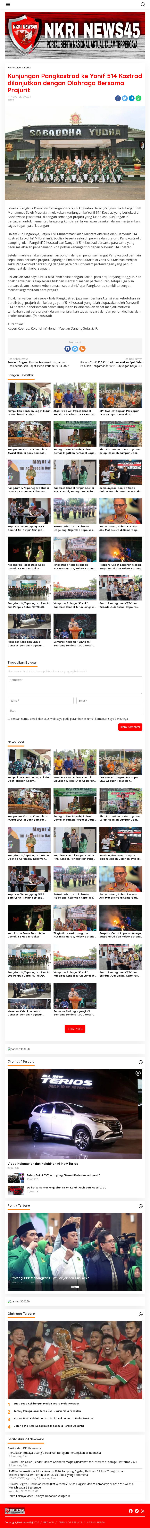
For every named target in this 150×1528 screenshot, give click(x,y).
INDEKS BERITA (96, 1522)
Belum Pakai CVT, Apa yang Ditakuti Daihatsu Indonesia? (64, 1175)
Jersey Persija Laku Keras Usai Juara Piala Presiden (47, 1410)
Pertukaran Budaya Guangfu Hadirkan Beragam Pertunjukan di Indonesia (55, 1453)
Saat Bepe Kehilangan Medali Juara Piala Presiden (46, 1403)
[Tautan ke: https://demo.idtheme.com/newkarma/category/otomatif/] (140, 1062)
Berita (11, 99)
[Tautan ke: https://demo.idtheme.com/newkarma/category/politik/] (140, 1206)
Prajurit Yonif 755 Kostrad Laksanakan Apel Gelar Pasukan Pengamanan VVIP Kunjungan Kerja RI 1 (111, 362)
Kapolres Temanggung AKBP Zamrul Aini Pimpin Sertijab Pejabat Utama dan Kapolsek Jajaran (27, 528)
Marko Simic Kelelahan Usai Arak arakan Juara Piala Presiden (53, 1418)
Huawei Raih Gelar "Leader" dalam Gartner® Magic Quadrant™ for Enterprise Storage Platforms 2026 (73, 1462)
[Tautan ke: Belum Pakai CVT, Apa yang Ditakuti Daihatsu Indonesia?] (16, 1178)
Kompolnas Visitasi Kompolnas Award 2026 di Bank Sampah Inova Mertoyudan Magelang (28, 451)
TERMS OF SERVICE (70, 1522)
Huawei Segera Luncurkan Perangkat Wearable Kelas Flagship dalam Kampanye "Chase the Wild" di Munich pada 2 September (71, 1485)
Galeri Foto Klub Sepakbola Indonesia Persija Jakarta (48, 1425)
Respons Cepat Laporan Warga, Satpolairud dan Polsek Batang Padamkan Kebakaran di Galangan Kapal (120, 566)
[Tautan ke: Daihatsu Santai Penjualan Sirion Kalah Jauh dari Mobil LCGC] (16, 1190)
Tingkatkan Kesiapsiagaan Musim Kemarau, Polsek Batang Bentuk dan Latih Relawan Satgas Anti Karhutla (74, 566)
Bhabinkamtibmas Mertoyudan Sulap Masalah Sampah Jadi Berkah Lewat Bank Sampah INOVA (119, 451)
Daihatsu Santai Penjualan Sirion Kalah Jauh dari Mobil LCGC (66, 1187)
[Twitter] (75, 349)
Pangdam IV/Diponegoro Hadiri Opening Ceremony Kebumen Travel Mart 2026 (28, 489)
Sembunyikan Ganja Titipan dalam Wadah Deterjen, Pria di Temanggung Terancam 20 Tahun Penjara (120, 489)
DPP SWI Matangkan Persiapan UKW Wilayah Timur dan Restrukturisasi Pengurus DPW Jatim (119, 412)
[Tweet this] (125, 98)
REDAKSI (48, 1522)
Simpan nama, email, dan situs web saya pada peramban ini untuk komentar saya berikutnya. (70, 719)
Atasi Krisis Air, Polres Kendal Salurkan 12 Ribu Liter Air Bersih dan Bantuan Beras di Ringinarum (74, 412)
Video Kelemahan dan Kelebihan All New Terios (43, 1164)
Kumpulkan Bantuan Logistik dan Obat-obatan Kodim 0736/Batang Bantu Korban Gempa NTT (29, 412)
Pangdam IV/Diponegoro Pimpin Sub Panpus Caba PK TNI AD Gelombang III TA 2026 (28, 605)
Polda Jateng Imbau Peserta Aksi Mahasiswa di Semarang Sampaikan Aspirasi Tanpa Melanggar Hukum (118, 528)
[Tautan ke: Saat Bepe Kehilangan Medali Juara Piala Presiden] (75, 1360)
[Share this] (118, 98)
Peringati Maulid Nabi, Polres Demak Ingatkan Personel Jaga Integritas (74, 451)
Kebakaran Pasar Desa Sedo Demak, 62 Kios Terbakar (26, 566)
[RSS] (82, 349)
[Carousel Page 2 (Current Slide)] (77, 1287)
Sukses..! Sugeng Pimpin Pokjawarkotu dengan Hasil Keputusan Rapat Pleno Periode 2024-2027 (38, 362)
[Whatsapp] (138, 98)
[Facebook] (67, 349)
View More (75, 1029)
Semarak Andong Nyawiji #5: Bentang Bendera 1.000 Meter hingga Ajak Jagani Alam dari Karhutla (73, 643)
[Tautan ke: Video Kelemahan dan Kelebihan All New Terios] (75, 1114)
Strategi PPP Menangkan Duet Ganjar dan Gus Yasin (50, 1278)
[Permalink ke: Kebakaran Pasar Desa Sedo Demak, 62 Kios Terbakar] (29, 549)
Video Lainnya (35, 1496)
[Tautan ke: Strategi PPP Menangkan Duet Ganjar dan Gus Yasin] (75, 1252)
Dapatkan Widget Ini (58, 1496)
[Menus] (8, 4)
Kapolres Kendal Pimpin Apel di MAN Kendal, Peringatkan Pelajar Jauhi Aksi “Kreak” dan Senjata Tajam (75, 489)
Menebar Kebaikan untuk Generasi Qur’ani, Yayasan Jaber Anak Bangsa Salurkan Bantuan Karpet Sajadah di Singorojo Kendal (27, 643)
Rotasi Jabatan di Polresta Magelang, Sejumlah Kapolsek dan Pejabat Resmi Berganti (73, 528)
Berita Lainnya (17, 1496)
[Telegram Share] (132, 98)
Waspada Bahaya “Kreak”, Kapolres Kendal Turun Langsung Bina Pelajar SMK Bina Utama (75, 605)
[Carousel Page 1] (73, 1287)
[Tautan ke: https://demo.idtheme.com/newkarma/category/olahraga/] (140, 1314)
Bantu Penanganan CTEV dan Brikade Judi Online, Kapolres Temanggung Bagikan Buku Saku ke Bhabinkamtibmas (120, 605)
